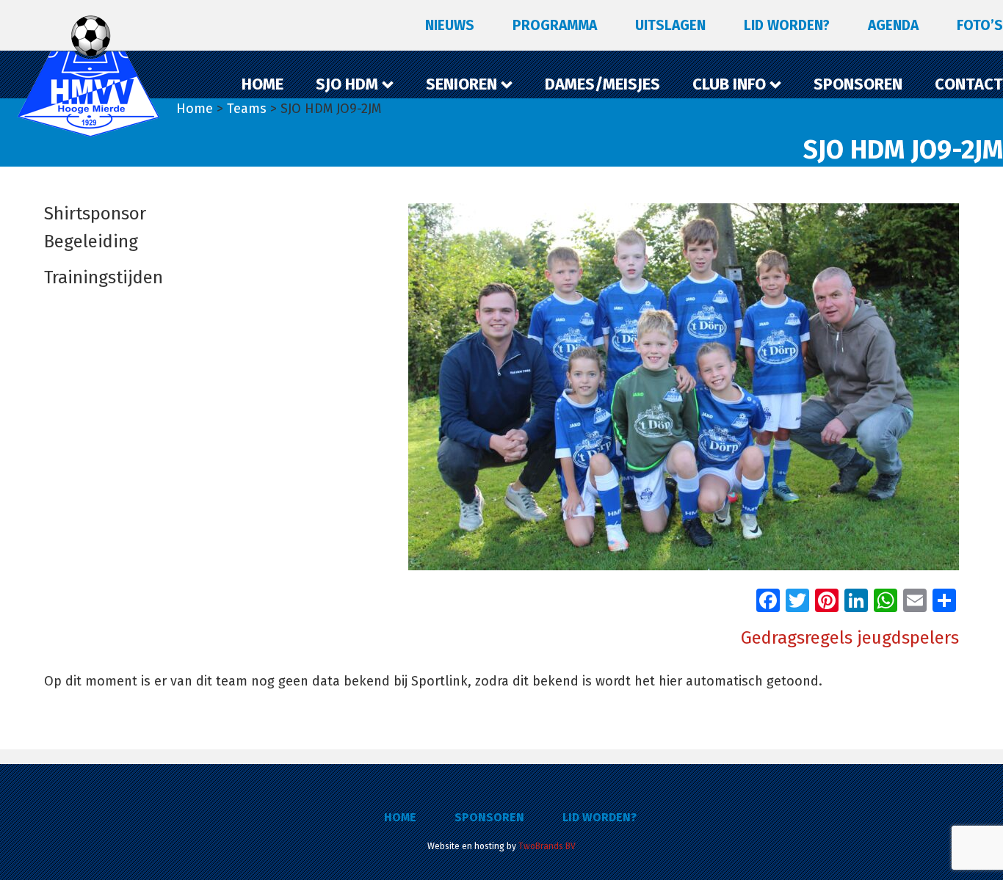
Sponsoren (489, 817)
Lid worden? (599, 817)
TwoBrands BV (547, 846)
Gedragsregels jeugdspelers (850, 638)
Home (400, 817)
